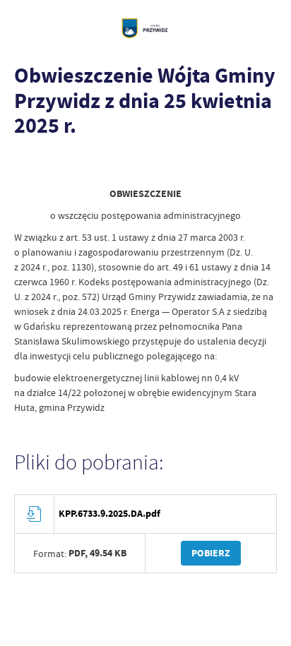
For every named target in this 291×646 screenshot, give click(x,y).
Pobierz (210, 553)
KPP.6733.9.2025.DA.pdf (109, 513)
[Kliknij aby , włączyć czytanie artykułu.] (25, 165)
